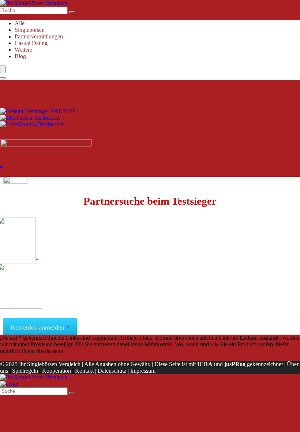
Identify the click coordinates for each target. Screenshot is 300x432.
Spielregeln (25, 371)
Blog (20, 56)
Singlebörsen (30, 30)
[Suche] (72, 12)
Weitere (23, 49)
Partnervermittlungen (39, 36)
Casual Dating (31, 43)
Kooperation (56, 371)
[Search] (3, 78)
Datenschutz (112, 371)
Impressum (142, 371)
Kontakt (84, 371)
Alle (20, 23)
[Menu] (3, 69)
